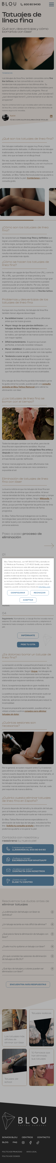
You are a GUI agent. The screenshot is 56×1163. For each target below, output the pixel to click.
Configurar (18, 593)
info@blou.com (44, 586)
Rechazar (39, 593)
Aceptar (28, 600)
